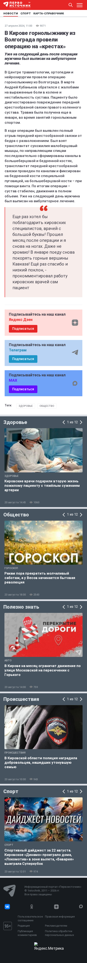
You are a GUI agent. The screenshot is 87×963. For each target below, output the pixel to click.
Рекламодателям (56, 925)
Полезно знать (21, 607)
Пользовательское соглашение (30, 918)
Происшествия (21, 699)
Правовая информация (60, 916)
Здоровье (26, 405)
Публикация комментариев (27, 933)
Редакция (24, 925)
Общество (46, 405)
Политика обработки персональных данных (59, 933)
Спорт (10, 791)
